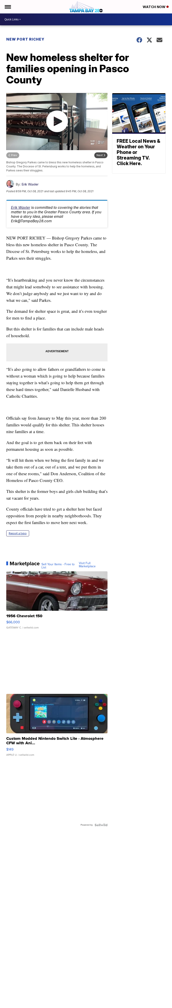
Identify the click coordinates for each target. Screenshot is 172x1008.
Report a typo (18, 533)
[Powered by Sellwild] (101, 825)
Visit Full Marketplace (87, 565)
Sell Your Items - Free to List (58, 566)
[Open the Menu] (7, 6)
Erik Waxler (30, 184)
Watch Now (154, 7)
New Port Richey (25, 39)
